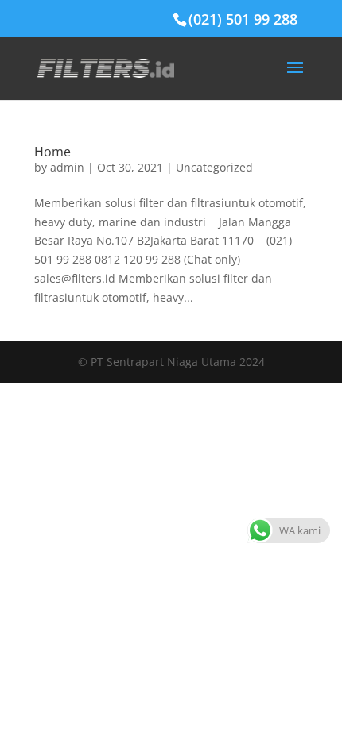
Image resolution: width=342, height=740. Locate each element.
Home (52, 151)
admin (67, 167)
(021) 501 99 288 (242, 19)
